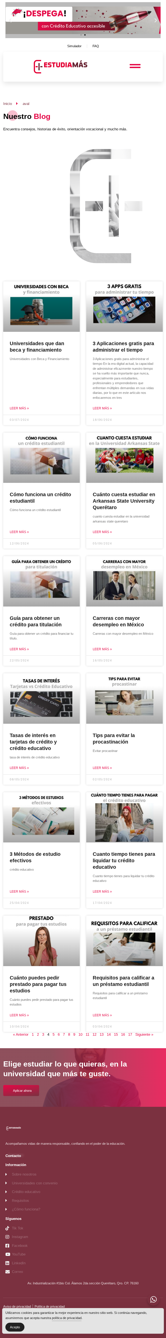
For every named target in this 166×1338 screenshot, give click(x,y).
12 (94, 1034)
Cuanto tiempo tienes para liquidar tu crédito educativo (124, 860)
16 (123, 1034)
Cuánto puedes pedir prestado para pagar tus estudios (38, 984)
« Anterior (21, 1034)
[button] (10, 20)
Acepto (15, 1327)
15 (116, 1034)
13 (102, 1034)
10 (80, 1034)
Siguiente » (144, 1034)
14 (109, 1034)
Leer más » (19, 408)
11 (87, 1034)
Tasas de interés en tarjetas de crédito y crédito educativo (33, 742)
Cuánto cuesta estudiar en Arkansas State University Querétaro (124, 501)
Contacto (13, 1156)
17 (130, 1034)
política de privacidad (66, 1318)
